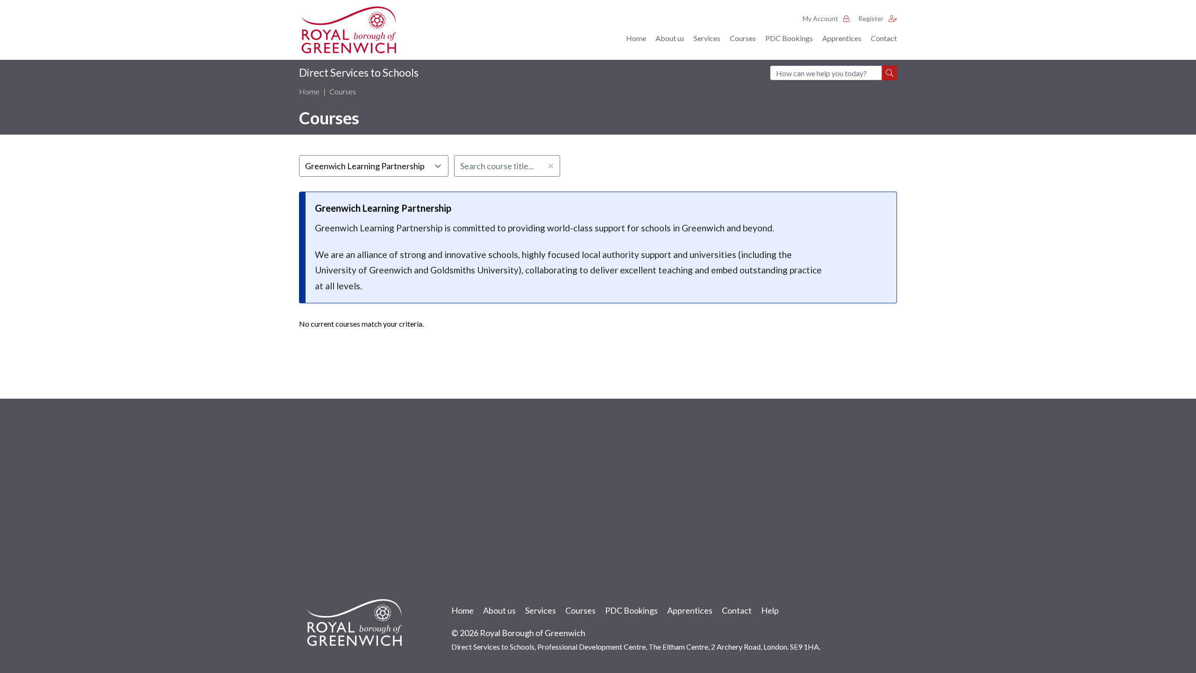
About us (669, 38)
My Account (821, 18)
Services (707, 38)
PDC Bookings (789, 38)
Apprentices (841, 38)
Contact (884, 38)
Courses (743, 38)
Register (871, 18)
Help (770, 610)
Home (636, 38)
